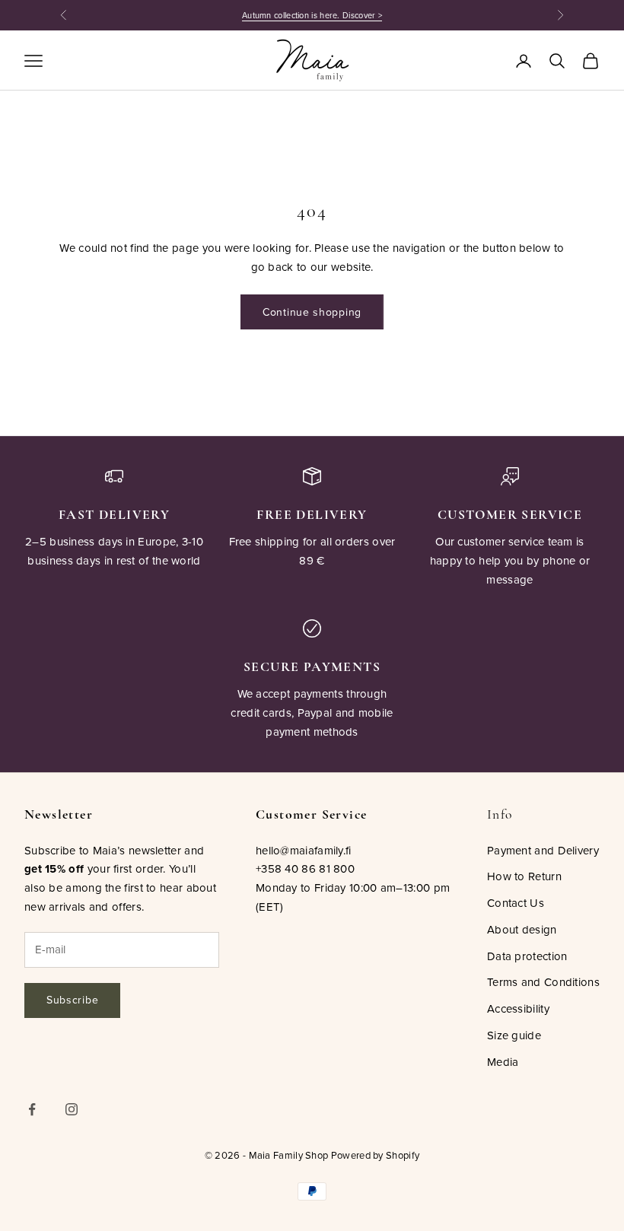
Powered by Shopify (375, 1155)
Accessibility (518, 1008)
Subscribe (72, 999)
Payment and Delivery (543, 850)
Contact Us (515, 903)
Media (503, 1062)
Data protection (527, 956)
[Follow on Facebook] (32, 1109)
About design (522, 929)
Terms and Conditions (543, 982)
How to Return (524, 876)
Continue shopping (312, 312)
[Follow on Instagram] (71, 1109)
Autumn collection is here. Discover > (312, 15)
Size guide (514, 1035)
